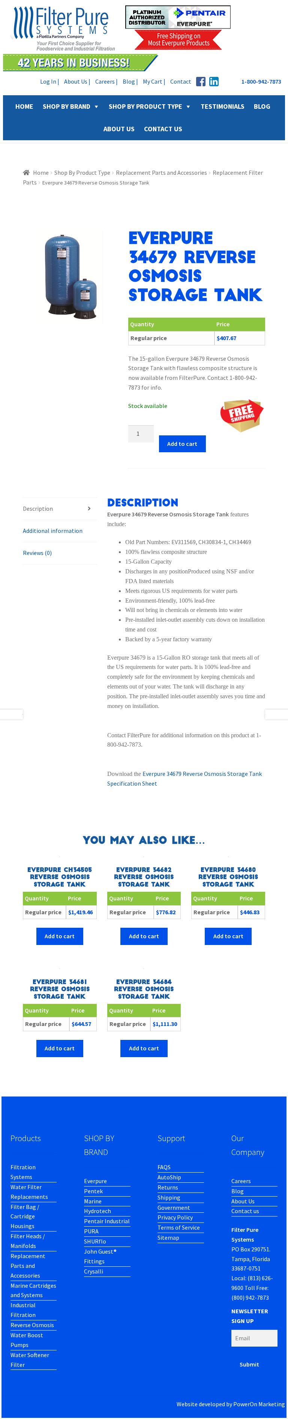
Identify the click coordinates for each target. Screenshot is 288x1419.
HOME (24, 106)
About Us (243, 1201)
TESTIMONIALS (222, 106)
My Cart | (154, 81)
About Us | (77, 81)
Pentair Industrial (107, 1221)
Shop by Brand (66, 106)
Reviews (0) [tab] (37, 552)
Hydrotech (97, 1211)
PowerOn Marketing (259, 1404)
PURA (91, 1231)
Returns (168, 1187)
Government (174, 1207)
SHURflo (95, 1241)
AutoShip (169, 1177)
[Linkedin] (214, 81)
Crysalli (93, 1271)
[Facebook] (201, 81)
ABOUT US (119, 128)
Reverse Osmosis (32, 1325)
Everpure (95, 1181)
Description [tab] (38, 508)
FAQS (164, 1167)
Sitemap (168, 1237)
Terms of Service (179, 1227)
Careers (241, 1181)
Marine (93, 1201)
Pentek (93, 1191)
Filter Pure (121, 37)
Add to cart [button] (60, 936)
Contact (180, 81)
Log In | (49, 81)
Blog (237, 1191)
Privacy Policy (175, 1217)
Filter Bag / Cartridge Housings (24, 1216)
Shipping (169, 1197)
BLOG (262, 106)
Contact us (245, 1211)
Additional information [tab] (52, 530)
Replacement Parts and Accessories (161, 172)
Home (41, 172)
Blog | (130, 81)
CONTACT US (163, 128)
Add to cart (182, 443)
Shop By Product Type (145, 106)
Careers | (106, 81)
